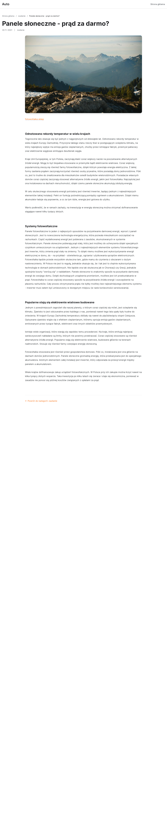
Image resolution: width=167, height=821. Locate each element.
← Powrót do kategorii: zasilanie (41, 401)
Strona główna (157, 4)
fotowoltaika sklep (34, 119)
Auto (5, 4)
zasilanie (22, 16)
